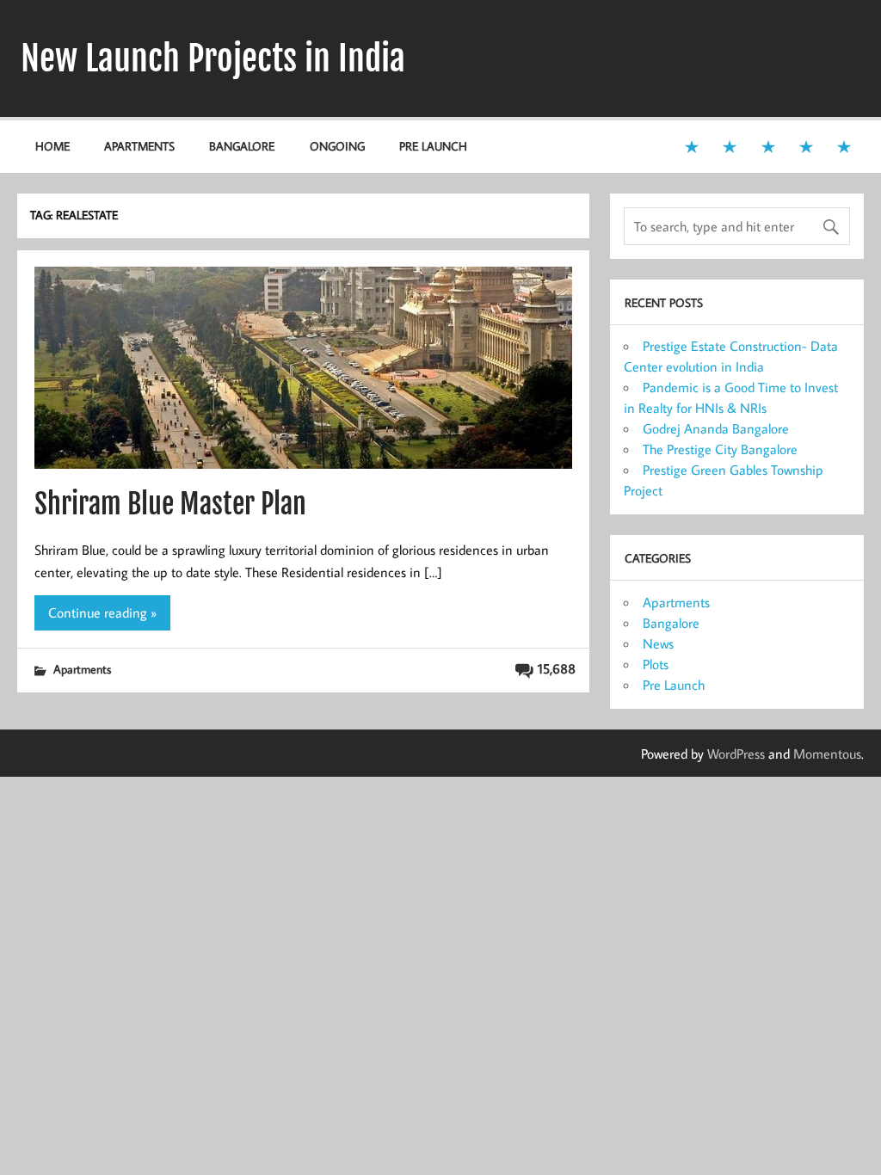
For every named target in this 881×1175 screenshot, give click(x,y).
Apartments (139, 146)
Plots (655, 664)
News (658, 643)
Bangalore (241, 146)
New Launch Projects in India (213, 58)
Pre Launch (433, 146)
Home (52, 146)
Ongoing (337, 146)
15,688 (556, 668)
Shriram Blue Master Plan (170, 504)
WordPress (736, 753)
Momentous (827, 753)
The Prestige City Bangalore (720, 449)
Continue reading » (102, 612)
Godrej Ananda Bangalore (716, 428)
